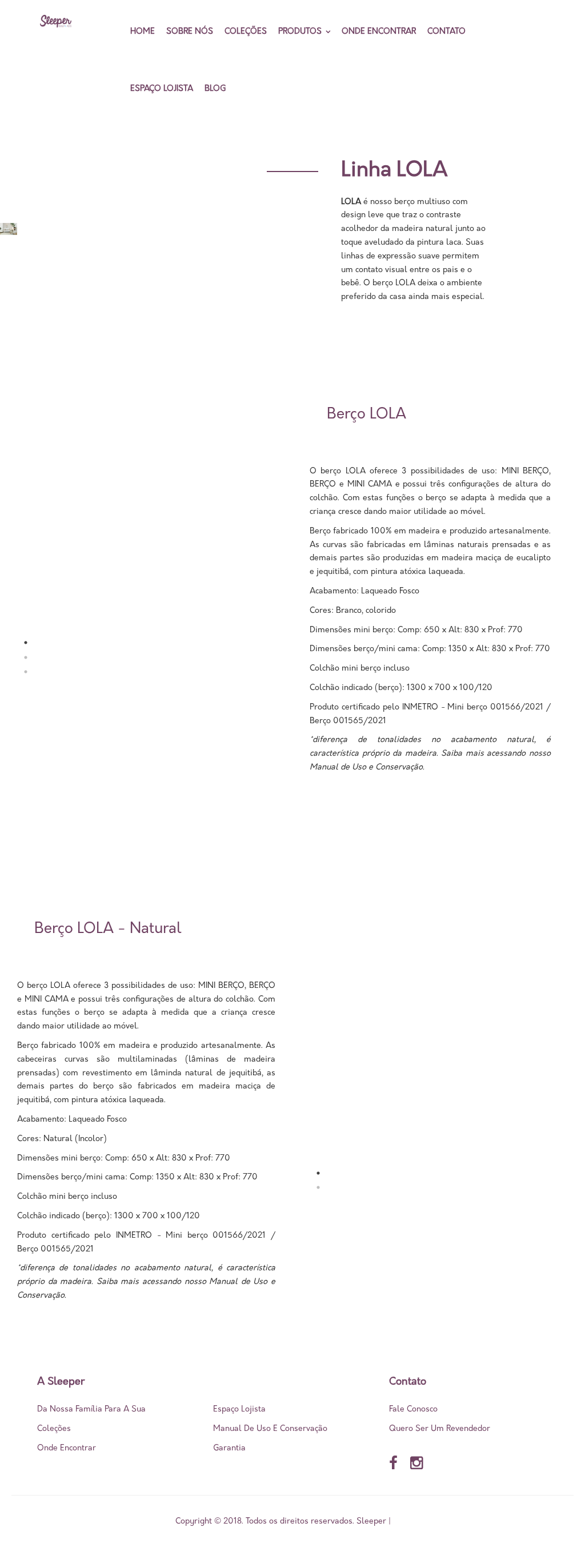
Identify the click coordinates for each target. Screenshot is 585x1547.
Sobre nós (189, 31)
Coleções (246, 31)
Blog (215, 89)
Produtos (300, 31)
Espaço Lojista (161, 89)
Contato (446, 31)
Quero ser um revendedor (439, 1429)
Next (281, 1036)
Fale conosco (413, 1409)
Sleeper (371, 1521)
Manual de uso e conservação (270, 1429)
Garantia (229, 1448)
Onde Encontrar (379, 31)
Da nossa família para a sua (91, 1409)
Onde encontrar (66, 1448)
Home (142, 31)
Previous (40, 520)
